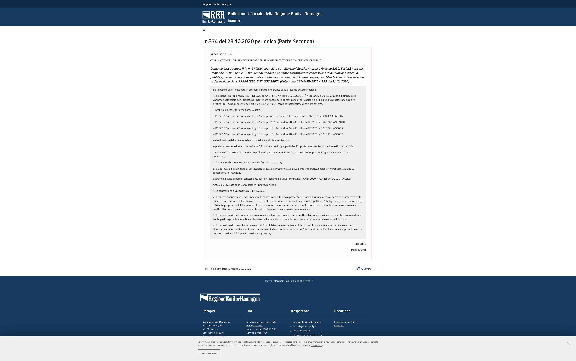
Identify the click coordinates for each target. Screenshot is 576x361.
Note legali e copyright (304, 326)
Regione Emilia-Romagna (217, 4)
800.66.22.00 (269, 329)
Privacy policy (316, 344)
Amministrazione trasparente (308, 322)
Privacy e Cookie (301, 330)
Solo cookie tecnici (209, 353)
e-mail (258, 332)
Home (204, 29)
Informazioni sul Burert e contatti (345, 323)
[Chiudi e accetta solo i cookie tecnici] (568, 343)
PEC (265, 332)
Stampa (366, 269)
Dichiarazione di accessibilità (307, 335)
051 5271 (219, 332)
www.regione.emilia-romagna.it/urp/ (261, 323)
